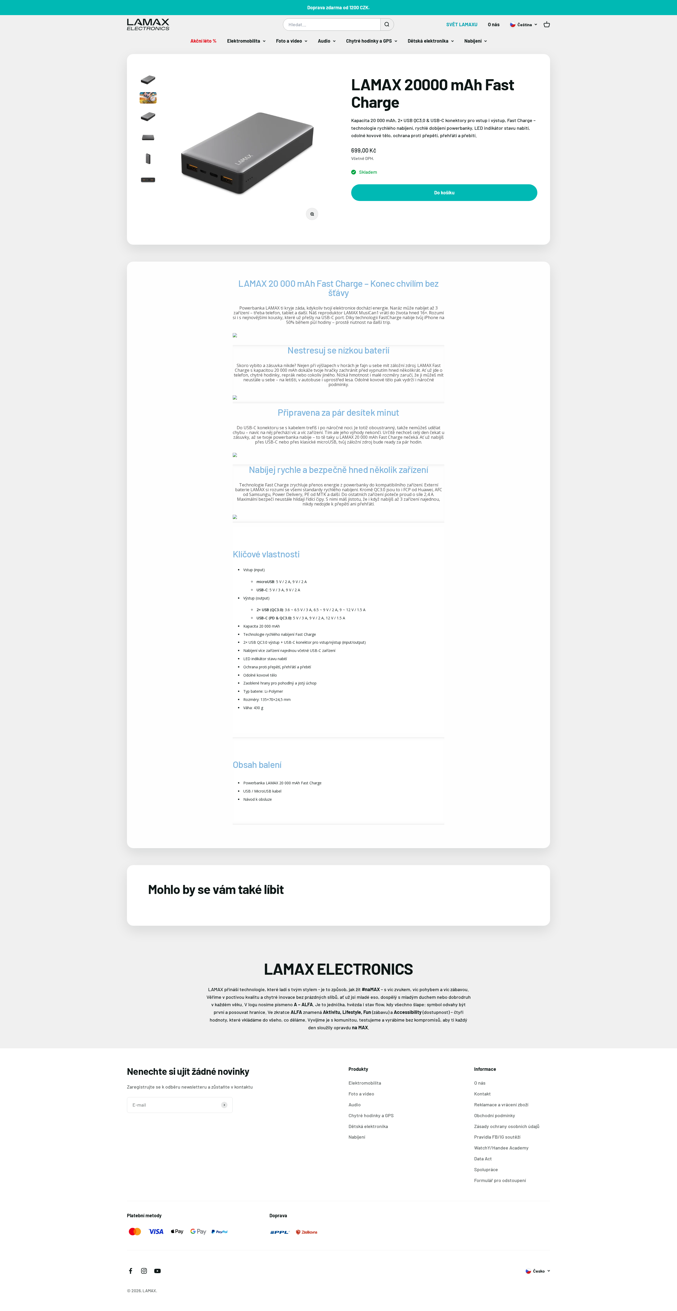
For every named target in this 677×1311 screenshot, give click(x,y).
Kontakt (482, 1094)
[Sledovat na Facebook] (130, 1270)
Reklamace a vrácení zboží (501, 1104)
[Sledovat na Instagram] (144, 1270)
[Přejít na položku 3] (148, 117)
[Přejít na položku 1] (148, 80)
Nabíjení (473, 41)
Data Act (483, 1158)
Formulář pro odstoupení (500, 1180)
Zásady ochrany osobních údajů (506, 1126)
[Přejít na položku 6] (148, 180)
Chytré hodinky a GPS (369, 41)
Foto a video (289, 41)
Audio (324, 41)
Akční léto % (203, 41)
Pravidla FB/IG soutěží (497, 1137)
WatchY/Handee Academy (501, 1148)
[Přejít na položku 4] (148, 138)
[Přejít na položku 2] (148, 98)
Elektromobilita (243, 41)
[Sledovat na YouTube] (157, 1270)
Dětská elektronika (428, 41)
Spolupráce (486, 1169)
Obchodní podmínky (494, 1115)
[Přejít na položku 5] (148, 159)
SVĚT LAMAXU (461, 24)
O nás (494, 24)
